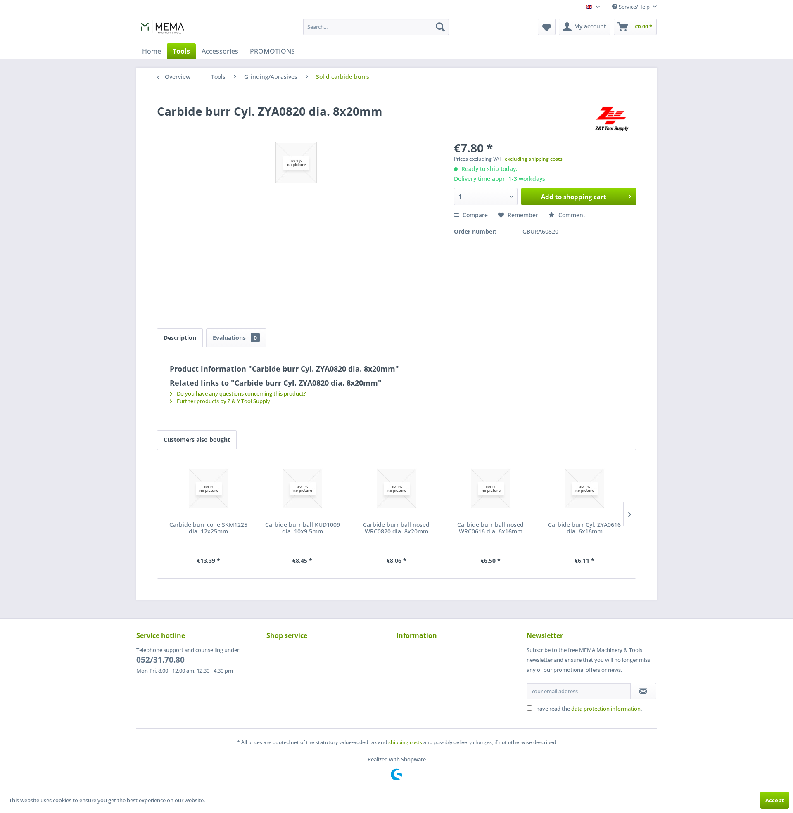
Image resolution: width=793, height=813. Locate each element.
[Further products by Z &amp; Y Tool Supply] (611, 119)
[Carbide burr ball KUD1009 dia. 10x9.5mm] (303, 488)
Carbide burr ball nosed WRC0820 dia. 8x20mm (396, 528)
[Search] (440, 27)
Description (180, 337)
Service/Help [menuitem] (634, 6)
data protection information (606, 708)
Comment (571, 215)
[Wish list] (547, 27)
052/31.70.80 (160, 659)
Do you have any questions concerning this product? (241, 393)
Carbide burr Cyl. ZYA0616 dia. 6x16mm (584, 528)
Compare (474, 215)
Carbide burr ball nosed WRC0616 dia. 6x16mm (490, 528)
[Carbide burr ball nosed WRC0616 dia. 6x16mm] (491, 488)
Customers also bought (197, 439)
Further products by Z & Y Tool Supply (223, 401)
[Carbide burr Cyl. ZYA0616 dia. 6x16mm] (584, 488)
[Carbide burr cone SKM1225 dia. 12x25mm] (208, 488)
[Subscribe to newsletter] (643, 691)
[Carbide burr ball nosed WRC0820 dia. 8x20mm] (396, 488)
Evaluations (235, 337)
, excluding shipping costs (532, 158)
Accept (774, 800)
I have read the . (587, 708)
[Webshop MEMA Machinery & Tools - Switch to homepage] (162, 29)
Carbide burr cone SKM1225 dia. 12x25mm (208, 528)
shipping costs (405, 742)
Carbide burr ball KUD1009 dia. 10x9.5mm (302, 528)
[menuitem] (376, 27)
